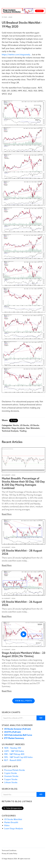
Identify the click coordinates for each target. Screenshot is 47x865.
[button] (23, 459)
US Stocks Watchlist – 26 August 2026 (22, 603)
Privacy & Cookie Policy (9, 853)
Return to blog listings (17, 801)
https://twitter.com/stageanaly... (17, 54)
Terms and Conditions (9, 850)
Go (41, 718)
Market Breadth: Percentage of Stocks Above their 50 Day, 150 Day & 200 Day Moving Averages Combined (23, 483)
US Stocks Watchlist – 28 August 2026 (22, 552)
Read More (7, 514)
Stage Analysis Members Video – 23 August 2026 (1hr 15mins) (23, 654)
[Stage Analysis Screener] (23, 11)
